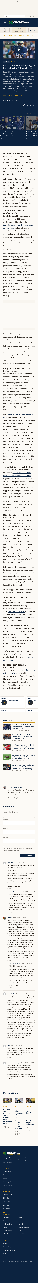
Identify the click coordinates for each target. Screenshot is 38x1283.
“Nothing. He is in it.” (16, 611)
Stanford (6, 1233)
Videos (5, 1243)
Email (5, 828)
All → (33, 720)
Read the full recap (11, 95)
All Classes (6, 1208)
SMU (20, 1230)
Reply (9, 888)
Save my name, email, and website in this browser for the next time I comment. (18, 849)
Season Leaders (8, 1185)
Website (5, 837)
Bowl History (7, 1247)
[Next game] (27, 30)
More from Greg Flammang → (16, 798)
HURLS (9, 918)
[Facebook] (33, 16)
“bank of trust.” (20, 547)
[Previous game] (11, 30)
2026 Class (6, 1205)
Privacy (7, 1266)
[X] (30, 16)
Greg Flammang (8, 100)
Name (5, 819)
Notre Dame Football (16, 35)
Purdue (5, 1227)
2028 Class (6, 1198)
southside (10, 993)
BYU (20, 1218)
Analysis (30, 35)
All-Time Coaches (8, 1254)
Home (4, 35)
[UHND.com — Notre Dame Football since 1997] (19, 22)
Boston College (24, 1227)
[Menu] (5, 22)
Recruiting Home (8, 1194)
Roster (5, 1178)
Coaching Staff (7, 1182)
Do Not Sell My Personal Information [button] (20, 1266)
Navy (20, 1221)
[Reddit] (33, 105)
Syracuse (22, 1233)
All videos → (30, 113)
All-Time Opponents (9, 1250)
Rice (4, 1221)
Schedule (6, 1175)
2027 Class (6, 1201)
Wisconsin (6, 1218)
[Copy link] (24, 105)
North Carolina (7, 1230)
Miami (21, 1224)
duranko (10, 863)
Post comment (27, 855)
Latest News (7, 1171)
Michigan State (7, 1224)
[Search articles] (6, 16)
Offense (14, 61)
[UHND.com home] (11, 1153)
